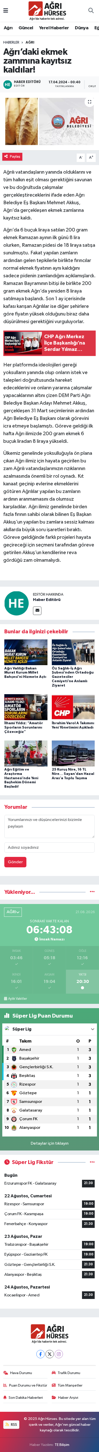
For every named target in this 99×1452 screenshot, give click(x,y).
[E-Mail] (37, 611)
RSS (13, 1425)
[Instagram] (59, 1354)
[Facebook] (40, 1354)
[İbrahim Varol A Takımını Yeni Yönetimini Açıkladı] (73, 707)
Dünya (81, 28)
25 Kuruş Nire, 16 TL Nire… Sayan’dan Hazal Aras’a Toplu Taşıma (73, 774)
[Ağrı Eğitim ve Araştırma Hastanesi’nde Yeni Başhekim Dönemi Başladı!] (25, 753)
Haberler (11, 42)
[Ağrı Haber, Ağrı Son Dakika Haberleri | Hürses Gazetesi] (47, 10)
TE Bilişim (62, 1445)
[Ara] (91, 11)
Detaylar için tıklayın (50, 1143)
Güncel (26, 28)
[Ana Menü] (5, 11)
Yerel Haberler (54, 28)
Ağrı (8, 28)
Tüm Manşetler (70, 1385)
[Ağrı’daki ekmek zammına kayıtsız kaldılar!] (49, 121)
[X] (49, 1354)
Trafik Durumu (69, 1373)
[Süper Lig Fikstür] (92, 1162)
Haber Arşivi (68, 1398)
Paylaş (15, 156)
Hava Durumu (21, 1373)
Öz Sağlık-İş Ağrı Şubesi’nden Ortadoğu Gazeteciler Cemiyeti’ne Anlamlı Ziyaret (73, 677)
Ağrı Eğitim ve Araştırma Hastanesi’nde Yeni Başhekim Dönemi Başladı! (21, 778)
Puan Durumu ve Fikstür (28, 1385)
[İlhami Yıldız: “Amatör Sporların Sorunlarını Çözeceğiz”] (25, 707)
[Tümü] (92, 892)
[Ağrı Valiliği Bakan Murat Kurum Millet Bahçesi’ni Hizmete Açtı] (25, 652)
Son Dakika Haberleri (26, 1398)
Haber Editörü (46, 600)
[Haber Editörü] (16, 603)
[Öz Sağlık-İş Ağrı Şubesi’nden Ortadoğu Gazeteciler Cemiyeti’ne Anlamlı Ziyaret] (73, 652)
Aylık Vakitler (17, 999)
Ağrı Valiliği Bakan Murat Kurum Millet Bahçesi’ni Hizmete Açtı (25, 673)
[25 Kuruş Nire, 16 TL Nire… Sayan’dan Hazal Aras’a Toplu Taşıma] (73, 753)
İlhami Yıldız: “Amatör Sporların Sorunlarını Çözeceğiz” (23, 727)
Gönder (15, 862)
